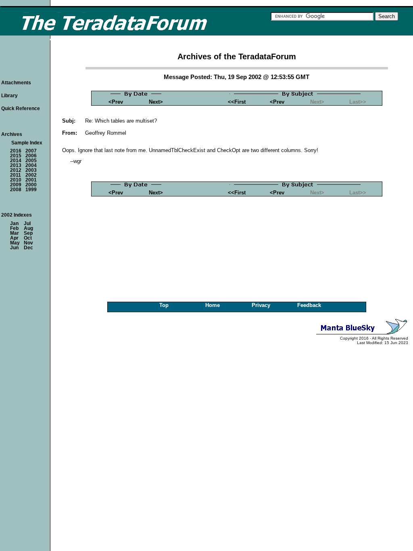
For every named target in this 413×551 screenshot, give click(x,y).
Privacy (261, 305)
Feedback (309, 305)
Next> (156, 102)
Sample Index (26, 142)
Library (9, 95)
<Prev (115, 102)
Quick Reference (20, 108)
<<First (237, 102)
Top (164, 305)
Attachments (16, 83)
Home (212, 305)
